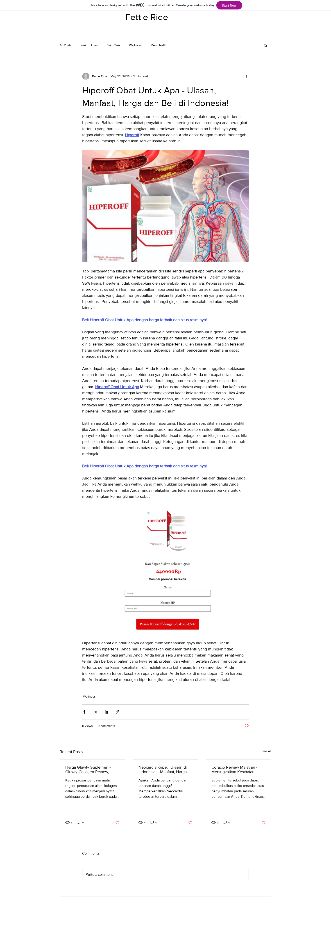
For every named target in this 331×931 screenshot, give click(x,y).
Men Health (159, 45)
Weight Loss (89, 45)
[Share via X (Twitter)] (95, 712)
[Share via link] (117, 712)
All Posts (66, 45)
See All (266, 751)
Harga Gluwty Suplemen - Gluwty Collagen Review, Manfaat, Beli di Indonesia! (88, 769)
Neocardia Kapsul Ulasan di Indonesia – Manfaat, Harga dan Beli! (162, 769)
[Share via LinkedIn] (106, 712)
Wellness (135, 45)
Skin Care (113, 45)
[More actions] (246, 76)
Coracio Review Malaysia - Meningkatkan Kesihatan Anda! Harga (234, 769)
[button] (265, 45)
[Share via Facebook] (84, 712)
